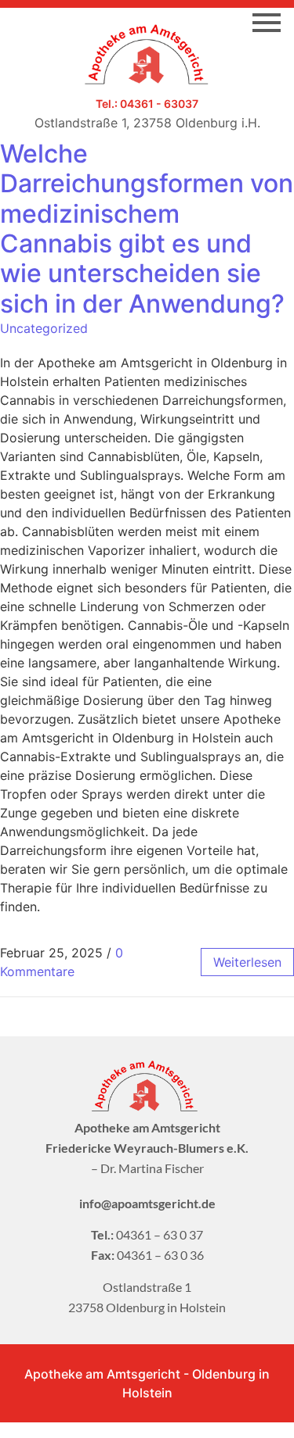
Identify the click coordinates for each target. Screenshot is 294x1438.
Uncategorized (44, 328)
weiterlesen (247, 962)
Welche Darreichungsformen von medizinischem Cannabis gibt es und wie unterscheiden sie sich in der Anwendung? (146, 228)
